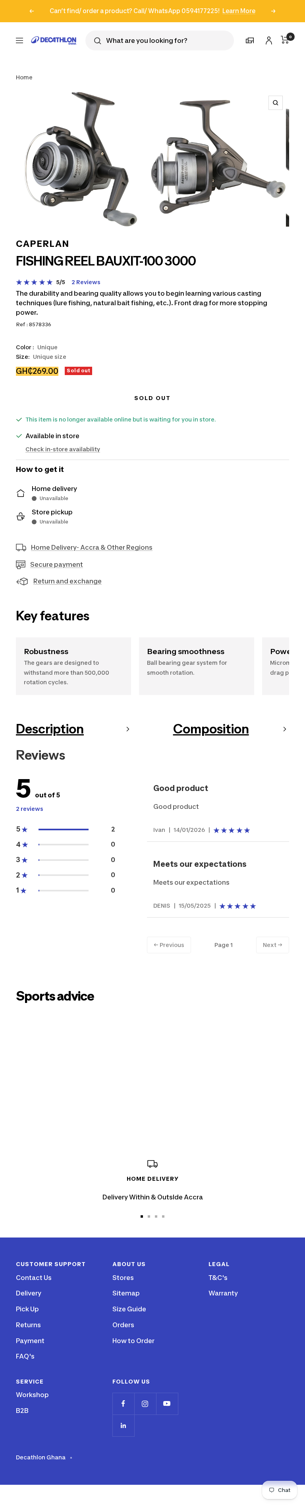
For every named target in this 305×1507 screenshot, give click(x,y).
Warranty (223, 1293)
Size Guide (129, 1309)
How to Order (133, 1341)
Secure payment (56, 564)
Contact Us (34, 1278)
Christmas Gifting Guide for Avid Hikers (109, 1096)
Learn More (238, 11)
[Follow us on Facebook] (123, 1404)
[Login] (267, 39)
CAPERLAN (42, 244)
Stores (123, 1278)
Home (24, 77)
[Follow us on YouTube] (167, 1404)
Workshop (32, 1395)
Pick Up (27, 1309)
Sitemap (126, 1293)
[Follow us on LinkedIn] (123, 1425)
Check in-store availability (62, 449)
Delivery (28, 1293)
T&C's (218, 1278)
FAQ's (25, 1356)
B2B (22, 1411)
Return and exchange (67, 581)
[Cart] (285, 40)
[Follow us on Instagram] (145, 1404)
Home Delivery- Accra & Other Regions (91, 547)
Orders (123, 1325)
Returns (28, 1325)
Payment (30, 1341)
